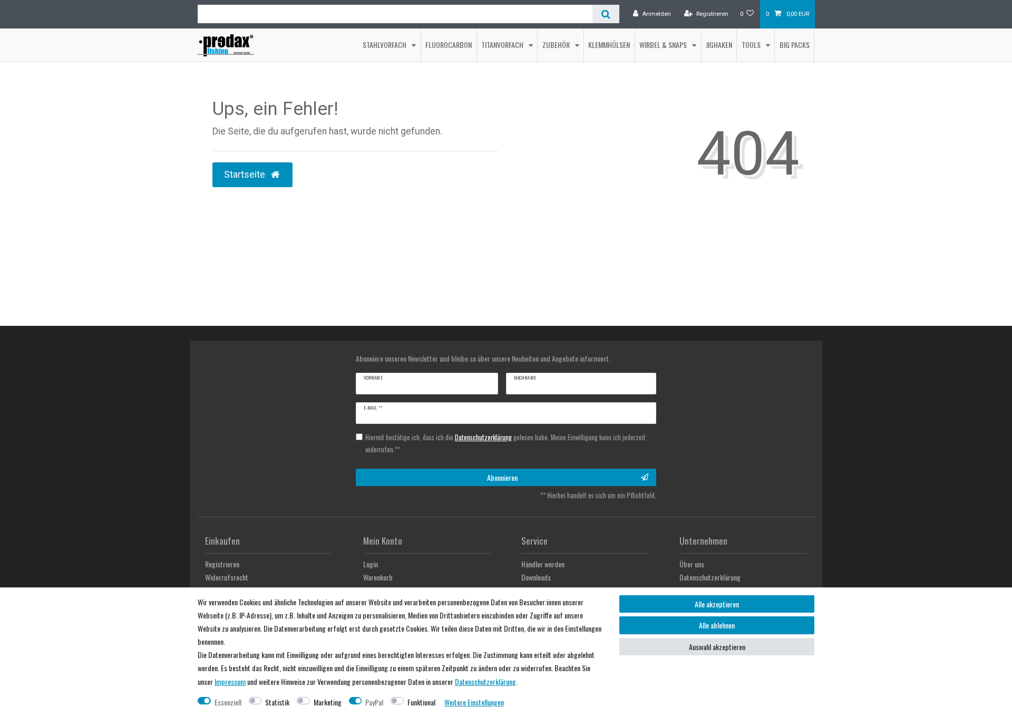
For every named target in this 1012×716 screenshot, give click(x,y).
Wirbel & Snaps (663, 44)
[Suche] (605, 14)
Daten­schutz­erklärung (485, 681)
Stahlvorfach (385, 44)
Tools (752, 44)
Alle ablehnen (717, 625)
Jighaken (719, 44)
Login (370, 563)
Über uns (691, 563)
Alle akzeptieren (717, 603)
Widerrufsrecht (226, 577)
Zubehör (556, 44)
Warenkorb (378, 577)
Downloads (536, 577)
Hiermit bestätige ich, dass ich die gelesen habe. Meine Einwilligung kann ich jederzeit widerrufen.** (505, 443)
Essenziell (228, 702)
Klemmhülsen (609, 44)
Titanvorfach (503, 44)
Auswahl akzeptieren (717, 646)
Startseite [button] (245, 174)
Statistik (277, 702)
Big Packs (795, 44)
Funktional (421, 702)
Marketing (328, 702)
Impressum (230, 681)
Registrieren (222, 563)
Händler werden (543, 563)
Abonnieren (502, 477)
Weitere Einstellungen (474, 702)
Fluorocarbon (448, 44)
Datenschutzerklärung (710, 577)
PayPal (374, 702)
